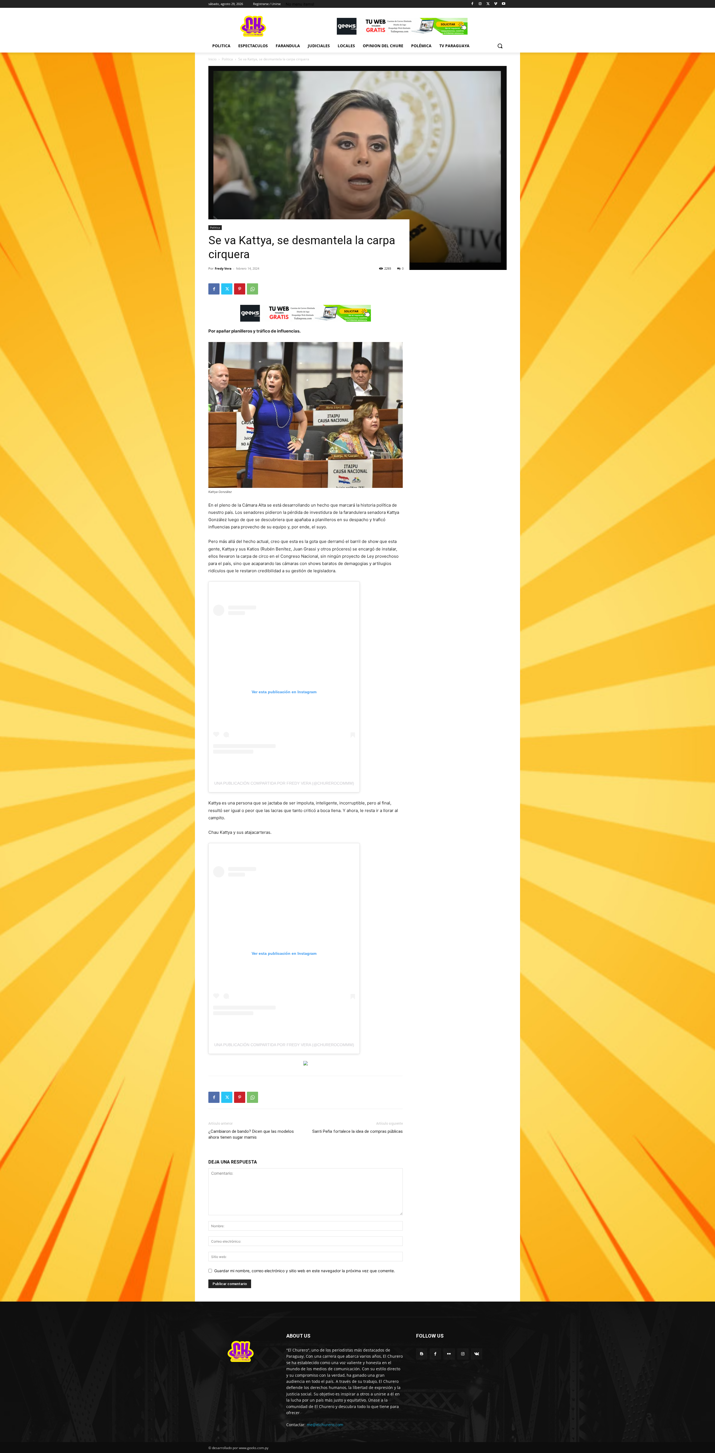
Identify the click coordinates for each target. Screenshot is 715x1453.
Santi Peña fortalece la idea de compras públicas (357, 1131)
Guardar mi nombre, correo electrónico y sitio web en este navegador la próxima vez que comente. (304, 1270)
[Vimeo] (495, 4)
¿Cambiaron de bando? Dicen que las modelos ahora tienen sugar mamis (251, 1134)
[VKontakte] (476, 1353)
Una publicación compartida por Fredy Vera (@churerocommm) (284, 783)
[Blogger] (421, 1353)
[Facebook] (472, 4)
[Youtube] (503, 4)
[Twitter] (488, 4)
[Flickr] (449, 1353)
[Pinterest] (239, 289)
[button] (500, 46)
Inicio (212, 59)
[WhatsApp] (252, 289)
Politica (227, 59)
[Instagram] (480, 4)
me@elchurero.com (325, 1424)
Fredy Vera (223, 268)
